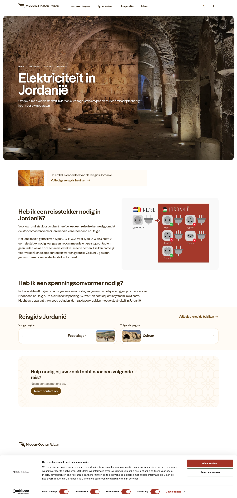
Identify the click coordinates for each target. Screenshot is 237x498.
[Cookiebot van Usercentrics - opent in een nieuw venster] (21, 491)
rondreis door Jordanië (44, 226)
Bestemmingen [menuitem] (79, 6)
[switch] (94, 490)
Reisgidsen (34, 66)
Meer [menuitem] (144, 6)
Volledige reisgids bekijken (68, 180)
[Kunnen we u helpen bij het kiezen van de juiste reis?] (204, 6)
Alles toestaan (210, 463)
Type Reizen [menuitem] (105, 6)
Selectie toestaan (210, 472)
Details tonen (173, 491)
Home (21, 66)
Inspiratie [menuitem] (127, 6)
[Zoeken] (213, 6)
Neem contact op (46, 391)
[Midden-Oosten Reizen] (38, 6)
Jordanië (48, 66)
